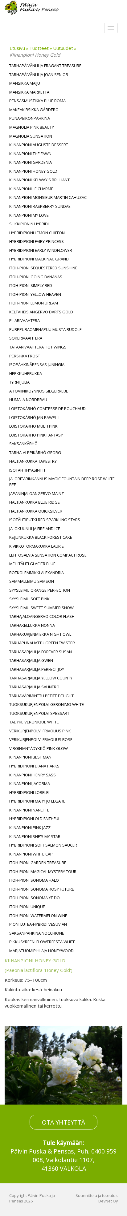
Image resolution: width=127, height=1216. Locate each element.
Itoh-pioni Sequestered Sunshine (43, 268)
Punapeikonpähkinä (29, 118)
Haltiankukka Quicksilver (35, 511)
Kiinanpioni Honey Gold (33, 171)
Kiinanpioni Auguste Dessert (38, 144)
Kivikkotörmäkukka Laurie (36, 546)
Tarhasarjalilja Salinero (34, 687)
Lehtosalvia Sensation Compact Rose (48, 555)
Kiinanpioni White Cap (31, 854)
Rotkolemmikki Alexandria (36, 572)
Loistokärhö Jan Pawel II (34, 417)
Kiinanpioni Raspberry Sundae (40, 206)
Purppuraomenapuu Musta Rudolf (45, 329)
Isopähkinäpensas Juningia (36, 364)
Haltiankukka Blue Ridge (34, 502)
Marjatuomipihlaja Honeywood (41, 950)
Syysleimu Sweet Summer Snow (41, 607)
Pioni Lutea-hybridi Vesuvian (38, 924)
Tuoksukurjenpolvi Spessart (39, 713)
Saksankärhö (23, 443)
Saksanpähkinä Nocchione (36, 933)
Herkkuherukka (25, 373)
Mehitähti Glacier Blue (32, 563)
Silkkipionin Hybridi (29, 224)
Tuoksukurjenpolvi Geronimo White (46, 704)
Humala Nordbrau (28, 399)
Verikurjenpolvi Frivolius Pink (40, 731)
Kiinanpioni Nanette (29, 810)
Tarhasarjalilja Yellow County (40, 678)
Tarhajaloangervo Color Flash (42, 616)
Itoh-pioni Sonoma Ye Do (34, 897)
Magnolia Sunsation (30, 136)
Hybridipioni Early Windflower (40, 250)
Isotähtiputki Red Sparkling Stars (44, 519)
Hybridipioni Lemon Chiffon (37, 233)
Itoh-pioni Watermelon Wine (38, 915)
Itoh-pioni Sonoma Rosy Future (41, 889)
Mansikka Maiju (24, 83)
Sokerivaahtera (25, 338)
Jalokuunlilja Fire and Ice (34, 528)
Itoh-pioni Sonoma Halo (34, 880)
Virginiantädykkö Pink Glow (38, 748)
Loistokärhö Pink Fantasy (36, 435)
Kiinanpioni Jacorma (29, 783)
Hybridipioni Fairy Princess (36, 241)
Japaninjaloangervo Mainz (36, 493)
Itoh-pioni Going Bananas (35, 277)
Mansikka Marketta (29, 92)
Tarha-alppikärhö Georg (35, 452)
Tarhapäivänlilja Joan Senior (38, 74)
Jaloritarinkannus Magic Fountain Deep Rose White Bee (62, 481)
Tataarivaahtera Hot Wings (38, 347)
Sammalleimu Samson (31, 581)
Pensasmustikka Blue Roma (37, 100)
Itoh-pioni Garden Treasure (37, 862)
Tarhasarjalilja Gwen (31, 660)
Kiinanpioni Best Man (30, 757)
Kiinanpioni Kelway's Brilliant (39, 180)
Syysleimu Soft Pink (29, 599)
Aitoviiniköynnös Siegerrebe (38, 391)
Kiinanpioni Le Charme (31, 188)
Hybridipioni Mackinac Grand (39, 259)
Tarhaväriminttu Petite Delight (41, 696)
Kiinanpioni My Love (29, 215)
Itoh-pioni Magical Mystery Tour (42, 871)
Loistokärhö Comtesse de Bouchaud (47, 408)
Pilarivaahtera (24, 320)
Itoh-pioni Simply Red (30, 285)
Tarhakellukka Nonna (32, 625)
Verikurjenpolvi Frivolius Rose (40, 739)
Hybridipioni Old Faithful (34, 818)
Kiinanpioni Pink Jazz (30, 827)
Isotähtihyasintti (27, 470)
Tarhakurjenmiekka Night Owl (40, 634)
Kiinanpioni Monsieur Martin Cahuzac (48, 197)
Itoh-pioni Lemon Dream (33, 303)
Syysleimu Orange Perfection (39, 590)
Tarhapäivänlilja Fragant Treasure (45, 65)
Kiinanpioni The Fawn (30, 153)
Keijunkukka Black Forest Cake (40, 537)
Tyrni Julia (19, 382)
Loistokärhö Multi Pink (33, 426)
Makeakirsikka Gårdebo (34, 109)
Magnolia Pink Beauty (31, 127)
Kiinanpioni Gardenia (30, 162)
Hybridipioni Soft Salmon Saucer (43, 845)
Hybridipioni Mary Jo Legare (37, 801)
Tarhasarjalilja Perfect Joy (36, 669)
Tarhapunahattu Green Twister (42, 643)
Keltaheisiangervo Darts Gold (41, 312)
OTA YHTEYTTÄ (63, 1122)
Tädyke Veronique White (34, 722)
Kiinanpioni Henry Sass (32, 775)
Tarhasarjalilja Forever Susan (40, 651)
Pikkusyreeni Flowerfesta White (42, 941)
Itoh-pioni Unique (27, 906)
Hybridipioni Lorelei (29, 792)
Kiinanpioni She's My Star (34, 836)
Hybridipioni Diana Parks (34, 766)
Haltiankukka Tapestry (33, 461)
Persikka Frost (24, 356)
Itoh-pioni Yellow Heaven (35, 294)
